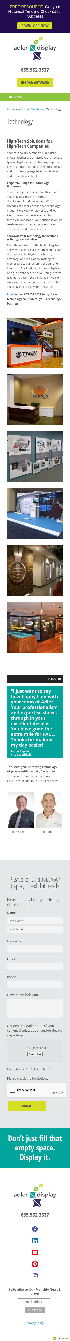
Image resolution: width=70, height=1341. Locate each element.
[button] (18, 97)
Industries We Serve (31, 109)
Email (10, 294)
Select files (35, 1054)
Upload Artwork (35, 82)
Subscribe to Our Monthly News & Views (35, 1291)
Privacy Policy (35, 1323)
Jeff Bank (46, 832)
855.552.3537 (35, 70)
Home (11, 109)
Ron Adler (18, 832)
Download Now (35, 25)
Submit (27, 1106)
